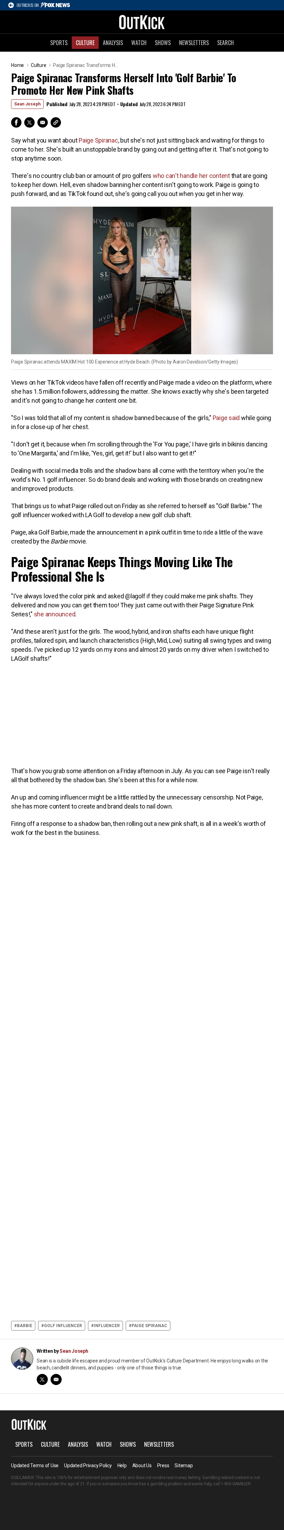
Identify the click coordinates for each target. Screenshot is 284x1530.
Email (42, 122)
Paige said (226, 417)
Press (163, 1465)
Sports (59, 43)
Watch (139, 43)
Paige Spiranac (98, 140)
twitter (42, 1379)
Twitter (29, 122)
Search (225, 43)
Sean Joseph (27, 104)
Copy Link (56, 122)
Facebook (16, 122)
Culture (85, 43)
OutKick (142, 22)
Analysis (113, 43)
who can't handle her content (191, 175)
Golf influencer (63, 1325)
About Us (142, 1465)
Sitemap (184, 1465)
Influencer (107, 1325)
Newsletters (194, 43)
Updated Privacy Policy (88, 1465)
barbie (24, 1325)
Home (17, 65)
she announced (55, 614)
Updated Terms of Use (35, 1465)
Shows (163, 43)
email (56, 1379)
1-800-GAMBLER (236, 1483)
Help (122, 1465)
